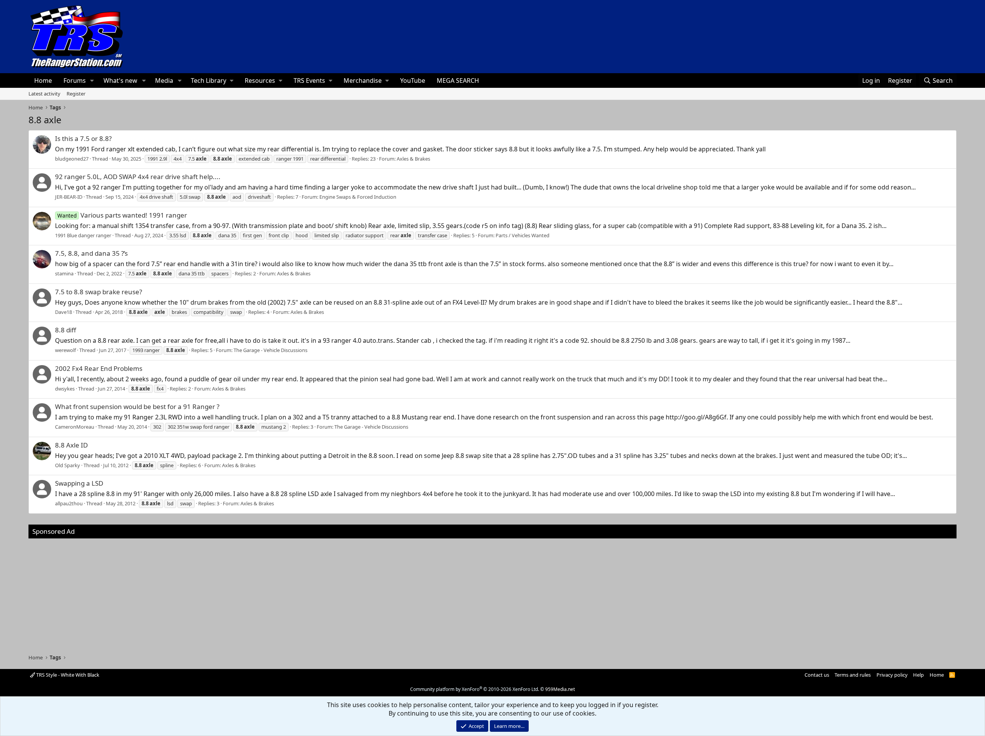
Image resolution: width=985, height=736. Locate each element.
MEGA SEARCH (458, 80)
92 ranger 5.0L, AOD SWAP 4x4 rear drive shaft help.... (137, 176)
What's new (120, 80)
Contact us (817, 674)
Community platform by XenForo (474, 689)
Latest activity (44, 93)
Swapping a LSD (79, 483)
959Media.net (560, 689)
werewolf (65, 350)
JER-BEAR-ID (68, 196)
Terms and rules (853, 674)
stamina (64, 273)
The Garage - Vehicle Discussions (270, 350)
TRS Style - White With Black (67, 674)
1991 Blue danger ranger (83, 235)
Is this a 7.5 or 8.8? (83, 138)
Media (164, 80)
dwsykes (65, 388)
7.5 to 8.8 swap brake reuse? (98, 291)
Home (43, 80)
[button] (92, 80)
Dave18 (63, 311)
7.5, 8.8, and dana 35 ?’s (91, 253)
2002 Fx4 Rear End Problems (98, 368)
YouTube (412, 80)
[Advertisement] (492, 592)
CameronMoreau (74, 426)
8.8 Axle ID (71, 445)
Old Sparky (67, 465)
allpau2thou (69, 503)
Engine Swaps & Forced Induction (357, 196)
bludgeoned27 (71, 158)
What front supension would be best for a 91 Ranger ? (137, 406)
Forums (74, 80)
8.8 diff (65, 329)
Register (76, 93)
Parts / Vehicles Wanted (522, 235)
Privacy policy (892, 674)
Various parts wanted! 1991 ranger (122, 215)
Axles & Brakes (413, 158)
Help (918, 674)
